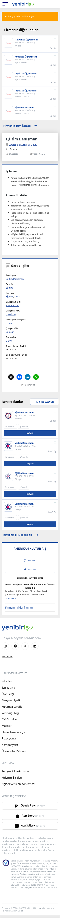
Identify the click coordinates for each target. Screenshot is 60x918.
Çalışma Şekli (13, 301)
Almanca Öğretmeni (26, 56)
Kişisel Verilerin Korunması (18, 784)
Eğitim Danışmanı (24, 107)
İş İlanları (7, 681)
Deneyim (11, 337)
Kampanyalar (10, 745)
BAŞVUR (30, 433)
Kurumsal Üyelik (12, 707)
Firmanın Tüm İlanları (17, 126)
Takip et (32, 560)
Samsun (10, 331)
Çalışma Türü (13, 310)
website (32, 569)
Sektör (9, 284)
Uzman (9, 323)
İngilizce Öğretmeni (25, 73)
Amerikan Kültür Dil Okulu (23, 144)
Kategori (10, 293)
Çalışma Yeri (12, 328)
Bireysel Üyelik (11, 700)
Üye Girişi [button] (8, 694)
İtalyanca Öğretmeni (26, 39)
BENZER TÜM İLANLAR (17, 535)
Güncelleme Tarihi (16, 346)
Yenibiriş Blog (10, 713)
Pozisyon (11, 275)
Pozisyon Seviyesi (16, 319)
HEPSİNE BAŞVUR (44, 401)
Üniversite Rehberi (14, 751)
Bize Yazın (7, 656)
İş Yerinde (11, 314)
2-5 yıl (9, 340)
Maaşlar (7, 726)
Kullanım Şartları (12, 777)
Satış (17, 296)
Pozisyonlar (9, 738)
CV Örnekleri (10, 719)
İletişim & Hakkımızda (15, 771)
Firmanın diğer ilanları (19, 607)
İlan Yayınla (8, 687)
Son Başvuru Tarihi (16, 354)
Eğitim (9, 287)
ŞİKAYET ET (30, 385)
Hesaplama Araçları (14, 732)
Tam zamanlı (12, 305)
